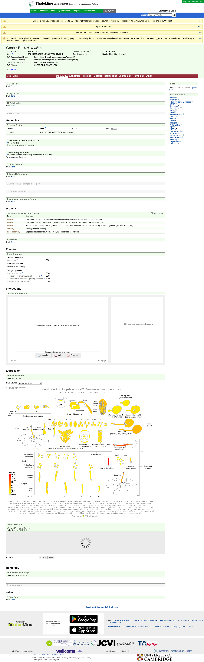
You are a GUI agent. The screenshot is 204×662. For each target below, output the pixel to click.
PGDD (172, 117)
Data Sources (89, 11)
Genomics (74, 76)
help (184, 2)
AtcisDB (173, 119)
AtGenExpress (176, 137)
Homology (138, 76)
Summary (62, 76)
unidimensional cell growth (18, 281)
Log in (174, 11)
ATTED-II (173, 133)
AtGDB (173, 129)
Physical (74, 355)
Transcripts (11, 145)
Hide (199, 21)
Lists (53, 11)
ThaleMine (44, 3)
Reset (51, 557)
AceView (173, 100)
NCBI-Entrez (175, 125)
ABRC (172, 110)
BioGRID (173, 144)
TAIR (172, 112)
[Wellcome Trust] (69, 651)
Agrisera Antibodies (178, 131)
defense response (14, 273)
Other (149, 76)
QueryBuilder (64, 11)
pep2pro (173, 123)
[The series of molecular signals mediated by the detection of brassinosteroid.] (44, 279)
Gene (13, 86)
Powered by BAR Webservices (85, 516)
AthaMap (173, 140)
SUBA (172, 104)
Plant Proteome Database (180, 102)
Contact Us (164, 11)
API (99, 11)
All (59, 355)
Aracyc (173, 98)
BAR (201, 2)
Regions (76, 11)
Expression (124, 76)
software (195, 2)
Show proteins (157, 213)
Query (43, 557)
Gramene (174, 106)
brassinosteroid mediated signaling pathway (25, 279)
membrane (11, 260)
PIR (171, 127)
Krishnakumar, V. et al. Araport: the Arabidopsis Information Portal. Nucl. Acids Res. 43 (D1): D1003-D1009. (149, 627)
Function (97, 76)
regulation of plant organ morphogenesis (23, 276)
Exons (21, 145)
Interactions (110, 76)
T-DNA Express (176, 135)
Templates (43, 11)
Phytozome (174, 142)
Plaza (172, 121)
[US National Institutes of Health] (173, 651)
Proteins (86, 76)
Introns (29, 145)
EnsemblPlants (176, 114)
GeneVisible (175, 108)
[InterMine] (20, 625)
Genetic (45, 355)
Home (33, 11)
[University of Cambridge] (154, 658)
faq (189, 2)
